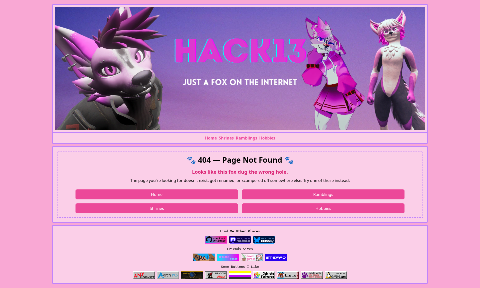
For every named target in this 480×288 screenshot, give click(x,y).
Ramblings (246, 138)
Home (211, 138)
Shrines (226, 138)
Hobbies (267, 138)
